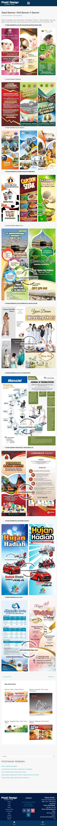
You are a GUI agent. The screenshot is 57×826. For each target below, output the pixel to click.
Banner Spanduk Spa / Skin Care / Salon (16, 722)
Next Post (51, 676)
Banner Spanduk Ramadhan (9, 766)
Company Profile (9, 809)
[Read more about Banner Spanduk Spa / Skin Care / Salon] (16, 728)
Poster (9, 805)
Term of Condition (28, 806)
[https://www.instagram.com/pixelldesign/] (28, 811)
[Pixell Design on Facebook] (24, 811)
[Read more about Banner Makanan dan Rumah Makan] (40, 732)
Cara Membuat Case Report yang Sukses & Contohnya (16, 769)
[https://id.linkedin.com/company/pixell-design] (28, 815)
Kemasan (9, 817)
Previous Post (6, 676)
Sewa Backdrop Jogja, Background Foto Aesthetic (15, 777)
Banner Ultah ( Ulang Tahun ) (14, 689)
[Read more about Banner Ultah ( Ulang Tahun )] (16, 697)
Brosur (9, 807)
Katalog (9, 815)
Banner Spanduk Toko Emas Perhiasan (38, 690)
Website (9, 818)
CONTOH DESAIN (6, 15)
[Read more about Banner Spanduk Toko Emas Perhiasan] (40, 704)
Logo (9, 803)
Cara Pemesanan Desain (28, 802)
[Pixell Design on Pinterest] (33, 811)
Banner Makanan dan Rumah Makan (39, 722)
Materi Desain (28, 804)
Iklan (9, 813)
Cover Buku (9, 811)
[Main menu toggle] (28, 3)
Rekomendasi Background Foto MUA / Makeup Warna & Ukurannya (20, 775)
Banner (9, 801)
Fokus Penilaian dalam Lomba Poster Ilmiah (13, 772)
